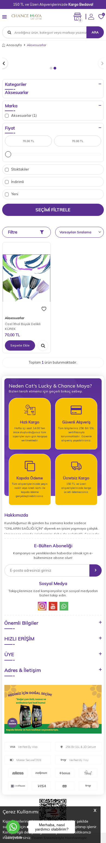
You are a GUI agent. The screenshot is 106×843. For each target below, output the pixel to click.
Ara (95, 32)
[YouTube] (53, 606)
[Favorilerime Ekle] (44, 309)
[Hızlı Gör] (43, 345)
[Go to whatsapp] (13, 827)
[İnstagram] (42, 606)
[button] (51, 68)
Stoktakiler (19, 169)
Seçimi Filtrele (53, 209)
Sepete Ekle (20, 345)
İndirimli (17, 182)
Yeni (14, 194)
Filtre (12, 232)
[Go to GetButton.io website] (13, 837)
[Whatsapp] (64, 606)
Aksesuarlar (16, 92)
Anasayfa (14, 45)
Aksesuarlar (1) (23, 115)
